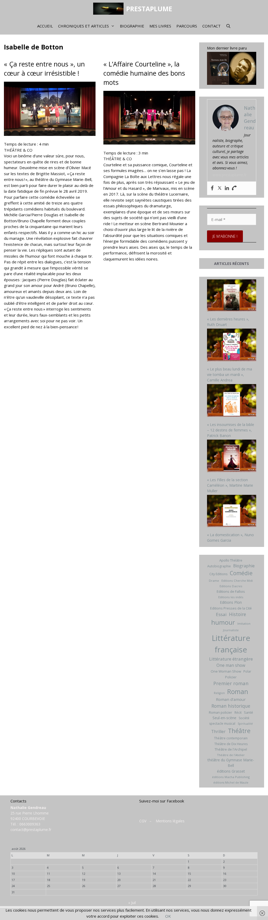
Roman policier (220, 712)
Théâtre (239, 731)
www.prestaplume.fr (230, 174)
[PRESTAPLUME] (109, 8)
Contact (211, 26)
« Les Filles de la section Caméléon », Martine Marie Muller (230, 485)
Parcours (186, 26)
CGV (142, 820)
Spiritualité (245, 723)
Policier (231, 677)
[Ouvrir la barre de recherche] (228, 26)
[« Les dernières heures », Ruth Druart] (231, 296)
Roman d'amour (231, 699)
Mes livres (160, 26)
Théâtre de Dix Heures (231, 744)
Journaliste (231, 630)
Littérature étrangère (231, 659)
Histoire (237, 614)
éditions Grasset (231, 771)
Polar (247, 671)
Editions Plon (231, 602)
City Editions (218, 574)
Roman (237, 691)
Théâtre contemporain (231, 738)
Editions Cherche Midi (237, 581)
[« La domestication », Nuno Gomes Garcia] (231, 511)
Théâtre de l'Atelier (231, 755)
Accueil (45, 26)
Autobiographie (219, 566)
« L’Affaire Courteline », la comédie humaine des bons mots (144, 73)
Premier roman (230, 683)
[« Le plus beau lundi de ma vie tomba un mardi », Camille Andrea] (231, 346)
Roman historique (230, 706)
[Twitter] (219, 188)
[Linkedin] (227, 188)
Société (244, 718)
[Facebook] (212, 188)
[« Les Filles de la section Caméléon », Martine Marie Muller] (231, 456)
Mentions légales (170, 820)
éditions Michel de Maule (230, 782)
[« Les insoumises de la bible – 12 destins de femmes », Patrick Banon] (231, 401)
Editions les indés (230, 597)
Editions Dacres (231, 586)
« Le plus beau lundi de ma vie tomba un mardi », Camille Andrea (229, 375)
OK (168, 916)
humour (223, 622)
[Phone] (234, 188)
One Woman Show (226, 671)
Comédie (241, 573)
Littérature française (231, 644)
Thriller (218, 731)
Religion (219, 693)
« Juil (132, 902)
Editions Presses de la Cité (231, 608)
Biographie (132, 26)
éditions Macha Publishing (231, 777)
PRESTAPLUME (149, 8)
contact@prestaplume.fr (30, 829)
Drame (214, 581)
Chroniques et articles (83, 26)
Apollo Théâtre (230, 560)
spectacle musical (222, 723)
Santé (248, 712)
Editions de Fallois (231, 591)
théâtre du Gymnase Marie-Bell (231, 762)
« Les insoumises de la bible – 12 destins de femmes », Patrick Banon (230, 430)
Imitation (243, 623)
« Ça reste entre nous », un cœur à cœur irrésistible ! (44, 68)
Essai (221, 614)
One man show (230, 665)
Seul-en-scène (224, 717)
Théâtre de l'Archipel (231, 749)
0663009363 (29, 824)
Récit (238, 712)
